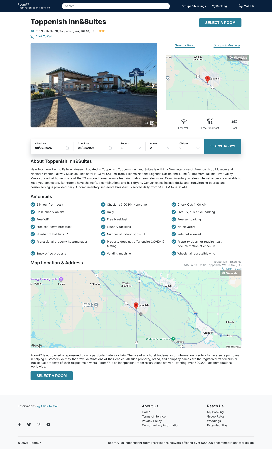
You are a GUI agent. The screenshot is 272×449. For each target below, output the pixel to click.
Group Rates (215, 416)
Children (184, 143)
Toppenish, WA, (69, 31)
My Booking (219, 6)
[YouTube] (48, 425)
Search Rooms (222, 146)
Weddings (214, 421)
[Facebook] (19, 425)
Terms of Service (154, 416)
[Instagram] (39, 425)
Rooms (125, 143)
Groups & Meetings (194, 6)
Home (146, 412)
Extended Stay (217, 425)
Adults (153, 143)
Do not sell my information (160, 425)
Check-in (40, 143)
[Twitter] (29, 425)
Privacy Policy (152, 421)
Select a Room (220, 23)
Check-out (84, 143)
